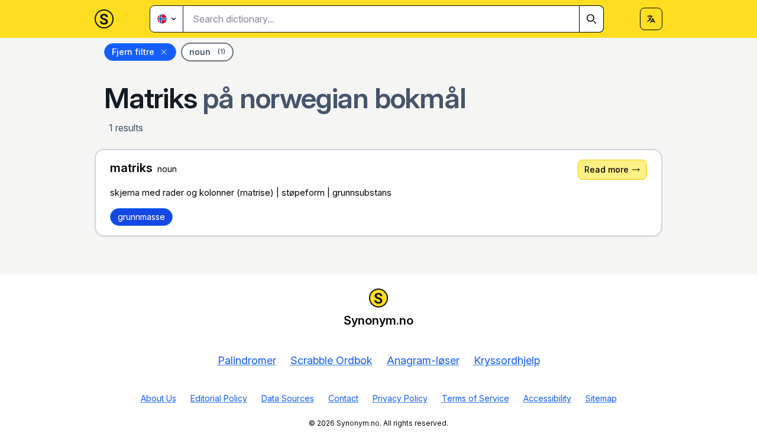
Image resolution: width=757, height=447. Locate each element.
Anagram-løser (423, 360)
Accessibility (547, 398)
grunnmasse (141, 217)
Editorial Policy (218, 398)
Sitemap (601, 398)
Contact (343, 398)
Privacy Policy (400, 398)
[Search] (591, 19)
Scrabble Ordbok (331, 360)
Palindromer (247, 360)
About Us (158, 398)
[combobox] (393, 19)
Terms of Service (475, 398)
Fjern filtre (133, 52)
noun (207, 52)
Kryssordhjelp (507, 360)
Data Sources (287, 398)
